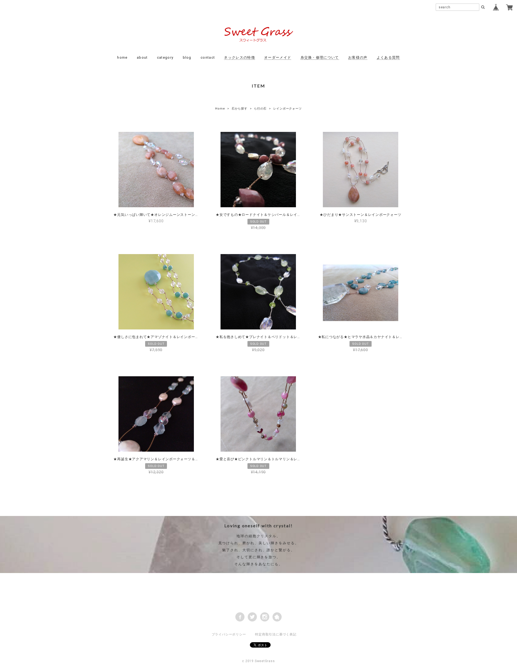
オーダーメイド (277, 57)
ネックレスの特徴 (239, 57)
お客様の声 (358, 57)
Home (220, 108)
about (142, 57)
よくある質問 (388, 57)
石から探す (239, 108)
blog (187, 57)
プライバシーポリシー (229, 634)
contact (208, 57)
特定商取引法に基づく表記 (275, 634)
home (122, 57)
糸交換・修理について (320, 57)
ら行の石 (260, 108)
